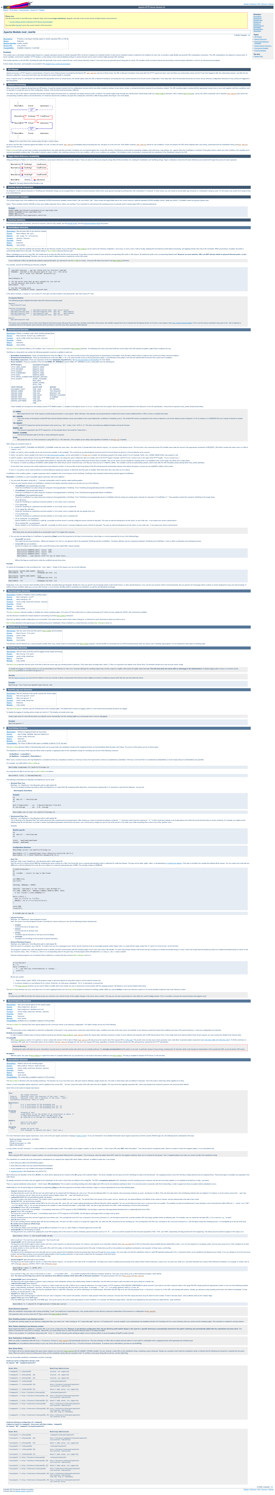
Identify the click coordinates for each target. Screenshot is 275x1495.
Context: (10, 238)
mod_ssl (116, 440)
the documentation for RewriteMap (87, 360)
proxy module (111, 1252)
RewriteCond (257, 18)
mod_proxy (19, 1256)
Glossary (264, 4)
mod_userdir (151, 1311)
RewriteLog (257, 24)
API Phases (258, 37)
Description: (8, 39)
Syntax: (9, 233)
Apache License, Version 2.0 (24, 1491)
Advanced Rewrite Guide (91, 223)
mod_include (126, 1244)
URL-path (129, 1040)
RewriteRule (257, 31)
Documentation (24, 10)
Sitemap (270, 4)
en (249, 35)
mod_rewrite (91, 73)
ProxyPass (63, 1254)
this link (18, 25)
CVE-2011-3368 (209, 1040)
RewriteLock (257, 22)
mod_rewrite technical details (182, 323)
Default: (10, 236)
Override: (10, 240)
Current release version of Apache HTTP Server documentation (31, 22)
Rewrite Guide (72, 223)
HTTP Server (14, 10)
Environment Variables (261, 48)
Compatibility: (9, 48)
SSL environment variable (56, 455)
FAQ (259, 4)
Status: (6, 41)
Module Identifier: (10, 43)
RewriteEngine (258, 20)
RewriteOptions (258, 29)
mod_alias (53, 1264)
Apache (5, 10)
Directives (253, 4)
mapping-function (17, 1171)
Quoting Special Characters (262, 46)
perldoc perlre (81, 1136)
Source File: (8, 45)
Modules (246, 4)
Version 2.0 (34, 10)
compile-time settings (174, 863)
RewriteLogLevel (259, 26)
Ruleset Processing (260, 39)
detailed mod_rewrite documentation (58, 64)
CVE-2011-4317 (224, 1040)
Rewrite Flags (258, 56)
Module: (10, 245)
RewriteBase (257, 16)
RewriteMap (257, 27)
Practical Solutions (260, 50)
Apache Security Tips (21, 678)
